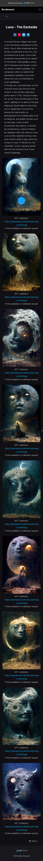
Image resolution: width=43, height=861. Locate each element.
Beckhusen (8, 9)
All (7, 16)
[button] (33, 841)
